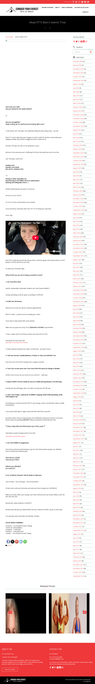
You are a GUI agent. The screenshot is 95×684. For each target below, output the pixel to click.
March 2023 (77, 187)
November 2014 (78, 568)
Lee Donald (9, 37)
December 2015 (78, 519)
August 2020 (77, 305)
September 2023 (78, 164)
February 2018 (78, 420)
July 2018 (76, 401)
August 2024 (77, 130)
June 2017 (76, 450)
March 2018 (77, 416)
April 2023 (76, 183)
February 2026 (78, 61)
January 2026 (77, 65)
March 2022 (77, 233)
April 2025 (76, 99)
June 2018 (76, 404)
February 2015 (78, 557)
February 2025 (78, 107)
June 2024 (76, 137)
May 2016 (76, 500)
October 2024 (77, 122)
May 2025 (76, 96)
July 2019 (76, 355)
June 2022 (76, 221)
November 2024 (78, 118)
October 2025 (77, 76)
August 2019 (77, 351)
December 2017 (78, 427)
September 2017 (78, 439)
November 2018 (78, 385)
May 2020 (76, 317)
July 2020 (76, 309)
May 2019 (76, 362)
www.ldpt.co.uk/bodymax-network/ (17, 342)
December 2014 (78, 565)
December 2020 (78, 290)
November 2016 (78, 477)
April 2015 (76, 549)
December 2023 (78, 153)
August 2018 (77, 397)
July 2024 (76, 134)
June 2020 (76, 313)
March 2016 (77, 507)
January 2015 (77, 561)
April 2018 (76, 412)
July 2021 (76, 263)
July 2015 (76, 538)
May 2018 (76, 408)
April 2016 (76, 504)
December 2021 (78, 244)
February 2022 (78, 237)
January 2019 (77, 378)
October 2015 (77, 526)
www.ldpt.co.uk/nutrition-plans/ (15, 436)
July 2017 (76, 446)
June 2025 (76, 92)
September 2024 (78, 126)
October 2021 (77, 252)
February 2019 (78, 374)
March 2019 (77, 370)
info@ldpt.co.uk (58, 659)
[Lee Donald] (22, 10)
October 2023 (77, 160)
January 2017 (77, 469)
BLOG (9, 545)
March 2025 (77, 103)
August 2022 (77, 214)
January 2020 (77, 332)
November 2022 (78, 202)
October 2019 (77, 343)
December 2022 (78, 198)
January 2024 (77, 149)
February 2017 (78, 465)
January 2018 (77, 423)
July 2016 (76, 492)
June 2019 (76, 359)
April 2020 (76, 320)
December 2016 (78, 473)
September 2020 (78, 301)
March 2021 (77, 279)
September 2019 (78, 347)
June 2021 (76, 267)
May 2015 (76, 545)
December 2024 (78, 115)
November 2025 (78, 73)
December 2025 (78, 69)
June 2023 (76, 176)
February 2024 (78, 145)
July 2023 (76, 172)
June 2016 (76, 496)
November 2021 (78, 248)
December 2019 (78, 336)
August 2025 (77, 84)
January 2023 (77, 195)
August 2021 (77, 259)
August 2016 (77, 488)
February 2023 (78, 191)
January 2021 (77, 286)
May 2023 (76, 179)
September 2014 (78, 576)
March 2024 (77, 141)
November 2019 (78, 340)
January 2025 (77, 111)
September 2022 (78, 210)
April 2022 (76, 229)
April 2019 (76, 366)
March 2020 (77, 324)
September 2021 (78, 256)
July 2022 (76, 218)
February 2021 (78, 282)
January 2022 (77, 240)
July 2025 (76, 88)
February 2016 (78, 511)
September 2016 (78, 484)
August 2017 (77, 443)
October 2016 (77, 481)
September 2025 (78, 80)
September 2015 (78, 530)
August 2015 (77, 534)
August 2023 (77, 168)
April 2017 (76, 458)
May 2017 (76, 454)
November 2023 (78, 157)
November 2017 (78, 431)
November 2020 (78, 294)
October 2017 (77, 435)
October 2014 (77, 572)
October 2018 (77, 389)
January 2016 (77, 515)
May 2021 (76, 271)
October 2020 (77, 298)
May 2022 (76, 225)
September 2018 (78, 393)
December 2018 (78, 382)
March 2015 (77, 553)
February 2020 (78, 328)
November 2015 (78, 523)
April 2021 (76, 275)
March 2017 (77, 462)
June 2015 (76, 542)
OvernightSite (87, 681)
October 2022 (77, 206)
